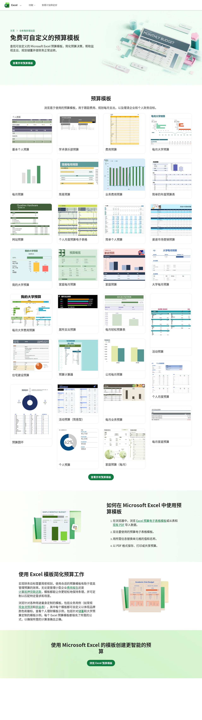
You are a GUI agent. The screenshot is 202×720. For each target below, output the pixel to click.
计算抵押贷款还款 (30, 592)
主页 (12, 30)
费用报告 (72, 587)
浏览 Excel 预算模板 (101, 663)
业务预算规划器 (27, 30)
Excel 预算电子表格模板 (151, 521)
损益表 (40, 607)
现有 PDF (118, 525)
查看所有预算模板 (23, 63)
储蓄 (81, 611)
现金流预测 (26, 607)
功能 (31, 4)
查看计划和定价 (49, 4)
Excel (14, 5)
